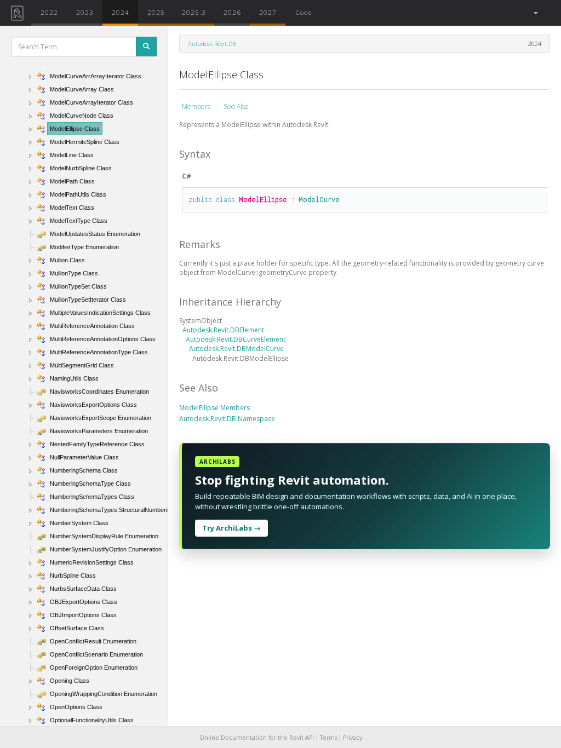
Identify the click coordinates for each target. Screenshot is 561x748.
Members (196, 106)
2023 (85, 12)
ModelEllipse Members (214, 407)
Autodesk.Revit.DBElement (223, 330)
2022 (49, 12)
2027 (268, 12)
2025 (156, 12)
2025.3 (194, 12)
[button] (535, 13)
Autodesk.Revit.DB (212, 43)
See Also (236, 106)
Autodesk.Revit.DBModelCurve (236, 348)
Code (303, 12)
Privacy (352, 737)
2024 (120, 12)
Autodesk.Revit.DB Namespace (227, 418)
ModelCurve (319, 199)
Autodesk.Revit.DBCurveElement (235, 339)
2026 (232, 12)
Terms (328, 737)
